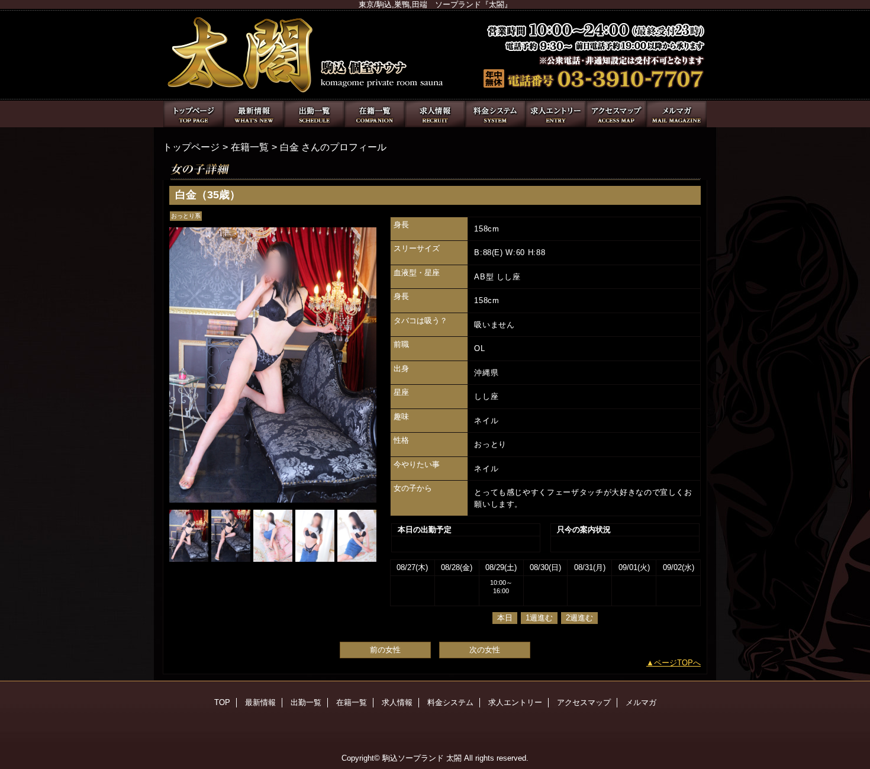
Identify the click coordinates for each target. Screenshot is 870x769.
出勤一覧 (314, 114)
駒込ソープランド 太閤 (422, 758)
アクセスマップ (616, 114)
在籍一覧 (374, 114)
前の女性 (385, 649)
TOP (193, 114)
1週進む (539, 617)
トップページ (191, 146)
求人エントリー (556, 114)
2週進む (579, 617)
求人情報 (435, 114)
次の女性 (484, 649)
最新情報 (254, 114)
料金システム (495, 114)
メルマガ (676, 114)
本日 (505, 617)
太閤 (435, 55)
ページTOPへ (677, 662)
